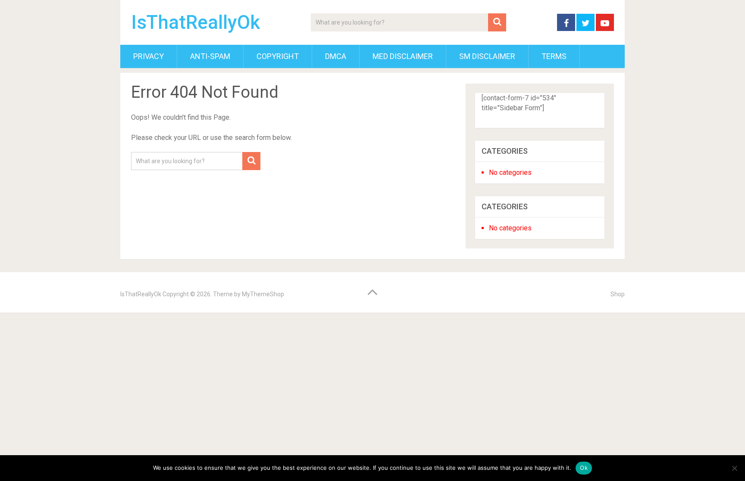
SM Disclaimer (487, 56)
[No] (734, 468)
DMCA (335, 56)
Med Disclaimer (402, 56)
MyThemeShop (263, 294)
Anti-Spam (210, 56)
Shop (617, 294)
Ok (584, 467)
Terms (554, 56)
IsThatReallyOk (195, 22)
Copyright (278, 56)
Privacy (148, 56)
